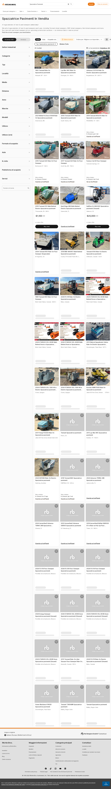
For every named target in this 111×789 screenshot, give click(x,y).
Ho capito (106, 783)
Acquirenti (31, 746)
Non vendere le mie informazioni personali (61, 772)
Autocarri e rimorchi (60, 752)
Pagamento (32, 758)
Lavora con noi (6, 753)
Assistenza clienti (86, 746)
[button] (67, 39)
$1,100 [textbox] (39, 216)
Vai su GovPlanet (91, 182)
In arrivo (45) (9, 39)
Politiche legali (44, 772)
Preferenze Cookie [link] (80, 772)
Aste (21, 11)
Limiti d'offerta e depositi (35, 755)
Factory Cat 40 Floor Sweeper (96, 161)
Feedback (84, 755)
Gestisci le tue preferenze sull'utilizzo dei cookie (13, 784)
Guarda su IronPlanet (93, 137)
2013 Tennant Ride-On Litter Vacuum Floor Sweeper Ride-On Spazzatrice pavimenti (71, 661)
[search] (28, 188)
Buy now (47, 226)
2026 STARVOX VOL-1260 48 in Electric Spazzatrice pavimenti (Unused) (45, 390)
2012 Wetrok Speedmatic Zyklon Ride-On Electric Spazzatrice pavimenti (97, 344)
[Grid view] (106, 39)
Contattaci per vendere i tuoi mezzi (91, 752)
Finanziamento (54, 11)
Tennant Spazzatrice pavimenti (71, 433)
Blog (3, 756)
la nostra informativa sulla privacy (38, 784)
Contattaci (103, 734)
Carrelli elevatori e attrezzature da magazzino (67, 761)
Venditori (31, 749)
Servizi (43, 11)
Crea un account (102, 4)
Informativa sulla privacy (31, 772)
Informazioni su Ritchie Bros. (9, 746)
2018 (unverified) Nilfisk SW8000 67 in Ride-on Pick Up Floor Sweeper (97, 525)
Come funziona (32, 11)
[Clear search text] (68, 4)
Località (64, 11)
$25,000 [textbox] (91, 216)
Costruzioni (58, 746)
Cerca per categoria (9, 11)
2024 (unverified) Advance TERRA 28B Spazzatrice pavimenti (44, 525)
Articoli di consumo (60, 749)
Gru (56, 764)
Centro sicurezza (6, 759)
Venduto (23, 39)
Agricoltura (58, 755)
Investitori (4, 750)
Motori (57, 758)
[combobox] (89, 39)
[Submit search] (71, 4)
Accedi (91, 4)
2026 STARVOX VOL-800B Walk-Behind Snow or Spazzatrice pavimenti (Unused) (97, 299)
